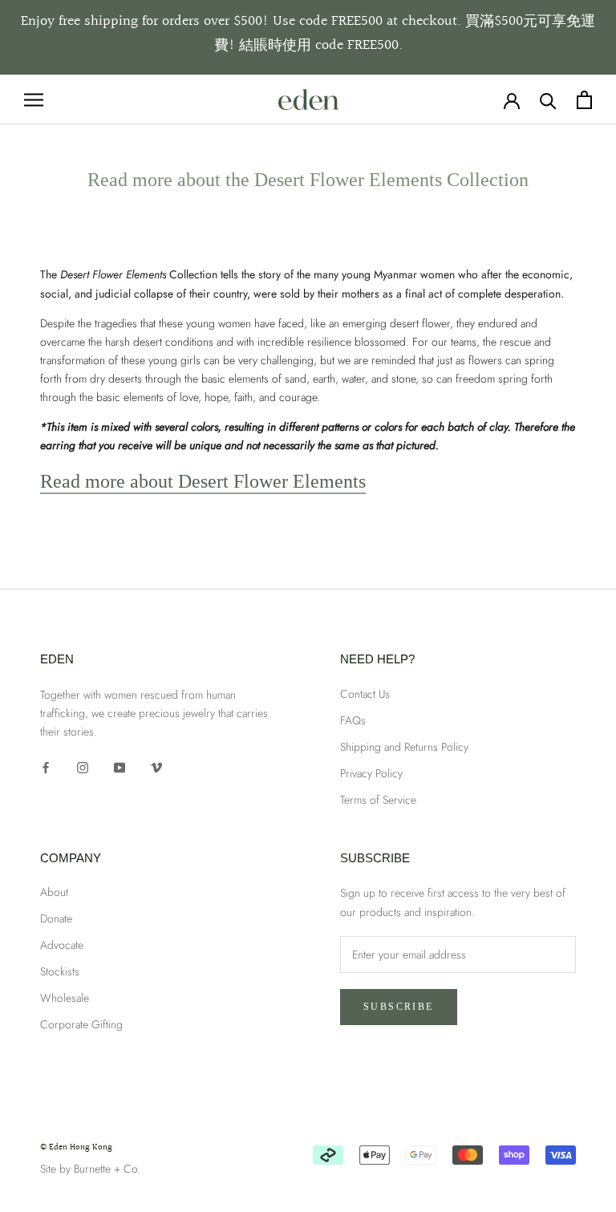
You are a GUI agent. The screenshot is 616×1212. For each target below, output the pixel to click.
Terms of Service (378, 800)
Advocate (61, 945)
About (54, 892)
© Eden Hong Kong (76, 1147)
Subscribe (398, 1006)
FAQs (353, 720)
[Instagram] (82, 766)
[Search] (548, 99)
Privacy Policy (371, 773)
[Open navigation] (33, 99)
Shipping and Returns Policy (404, 747)
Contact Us (365, 694)
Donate (56, 918)
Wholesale (64, 998)
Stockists (59, 971)
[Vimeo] (156, 766)
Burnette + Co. (107, 1169)
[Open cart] (584, 100)
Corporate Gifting (81, 1024)
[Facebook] (45, 766)
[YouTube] (119, 766)
